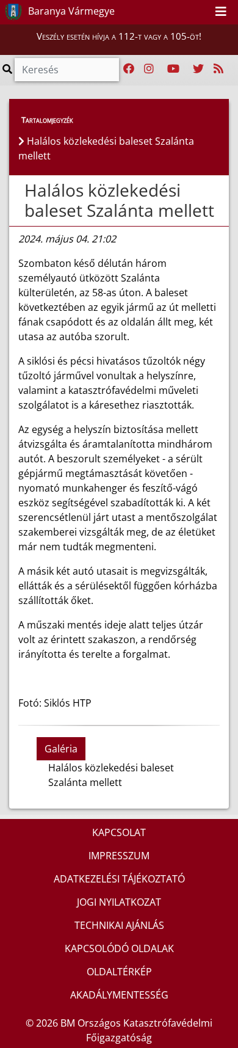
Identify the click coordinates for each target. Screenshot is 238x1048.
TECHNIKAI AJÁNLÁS (119, 925)
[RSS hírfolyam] (218, 69)
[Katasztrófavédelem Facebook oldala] (128, 69)
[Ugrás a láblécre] (201, 12)
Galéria (61, 748)
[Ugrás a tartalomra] (188, 12)
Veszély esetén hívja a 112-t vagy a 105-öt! (119, 36)
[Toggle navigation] (221, 12)
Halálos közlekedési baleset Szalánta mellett (119, 200)
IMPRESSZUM (119, 855)
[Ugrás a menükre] (174, 12)
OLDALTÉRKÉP (119, 971)
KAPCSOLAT (119, 832)
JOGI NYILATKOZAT (119, 902)
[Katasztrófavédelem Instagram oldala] (149, 69)
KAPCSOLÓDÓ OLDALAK (119, 948)
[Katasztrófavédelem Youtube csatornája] (173, 69)
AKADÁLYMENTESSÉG (119, 995)
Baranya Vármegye (70, 11)
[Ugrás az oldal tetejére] (23, 190)
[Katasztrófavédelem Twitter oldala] (198, 69)
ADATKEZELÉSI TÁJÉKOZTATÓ (119, 879)
